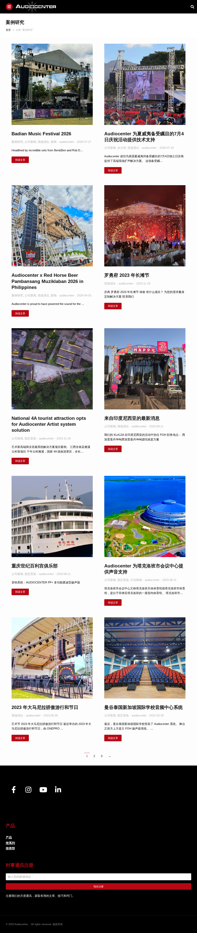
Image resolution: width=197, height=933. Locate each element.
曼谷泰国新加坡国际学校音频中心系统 (143, 707)
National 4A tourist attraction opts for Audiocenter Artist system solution (49, 424)
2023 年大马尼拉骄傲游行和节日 (45, 707)
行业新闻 (136, 580)
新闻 (54, 141)
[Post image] (52, 84)
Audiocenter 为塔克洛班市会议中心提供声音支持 (143, 568)
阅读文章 (20, 159)
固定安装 (30, 438)
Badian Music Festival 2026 (41, 133)
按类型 (10, 848)
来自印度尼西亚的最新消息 (132, 418)
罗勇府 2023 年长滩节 (126, 275)
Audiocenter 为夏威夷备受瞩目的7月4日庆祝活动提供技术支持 (144, 136)
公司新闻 (30, 141)
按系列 (10, 843)
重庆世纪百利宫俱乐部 (35, 565)
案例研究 (17, 141)
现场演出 (43, 141)
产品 (9, 837)
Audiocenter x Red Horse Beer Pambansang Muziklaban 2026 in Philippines (47, 281)
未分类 (121, 147)
